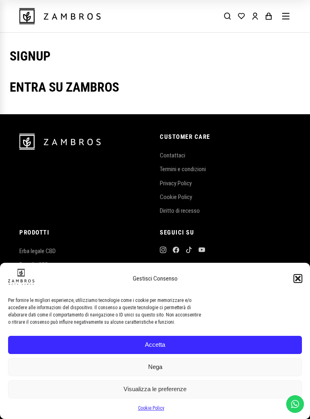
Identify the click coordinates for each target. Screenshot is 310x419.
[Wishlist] (241, 16)
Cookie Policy (151, 408)
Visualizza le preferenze (155, 388)
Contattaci (172, 155)
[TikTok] (189, 251)
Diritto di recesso (180, 210)
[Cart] (269, 16)
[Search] (228, 16)
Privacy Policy (176, 183)
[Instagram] (163, 251)
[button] (298, 278)
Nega (155, 366)
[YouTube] (202, 251)
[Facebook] (176, 251)
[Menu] (286, 16)
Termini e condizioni (183, 169)
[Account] (255, 16)
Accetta (155, 344)
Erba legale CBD (37, 251)
